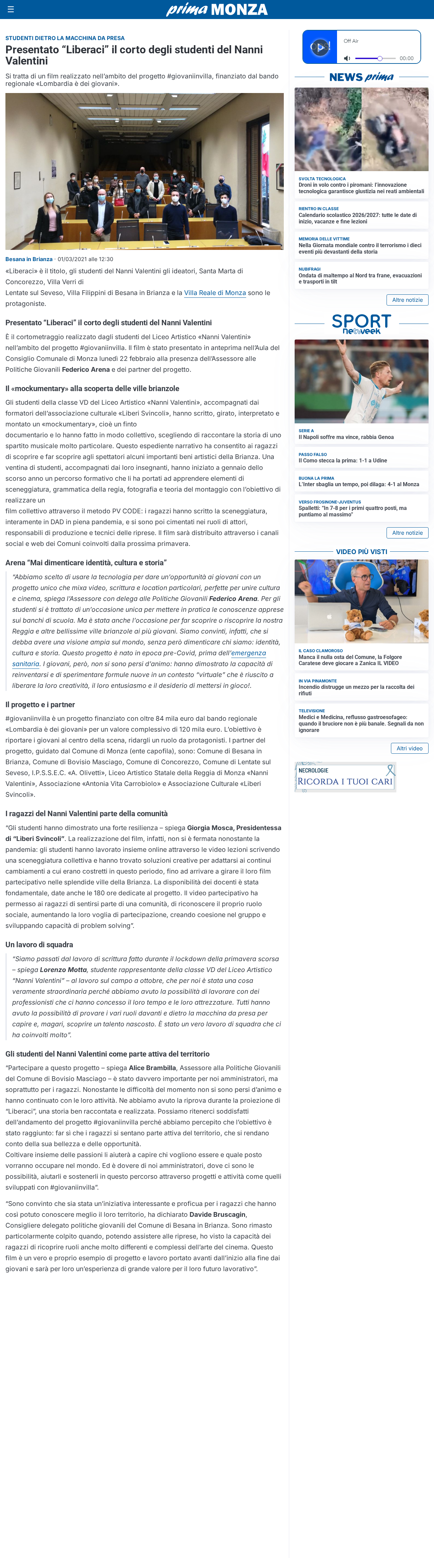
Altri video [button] (410, 748)
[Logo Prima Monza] (217, 9)
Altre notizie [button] (407, 299)
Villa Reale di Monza (215, 293)
